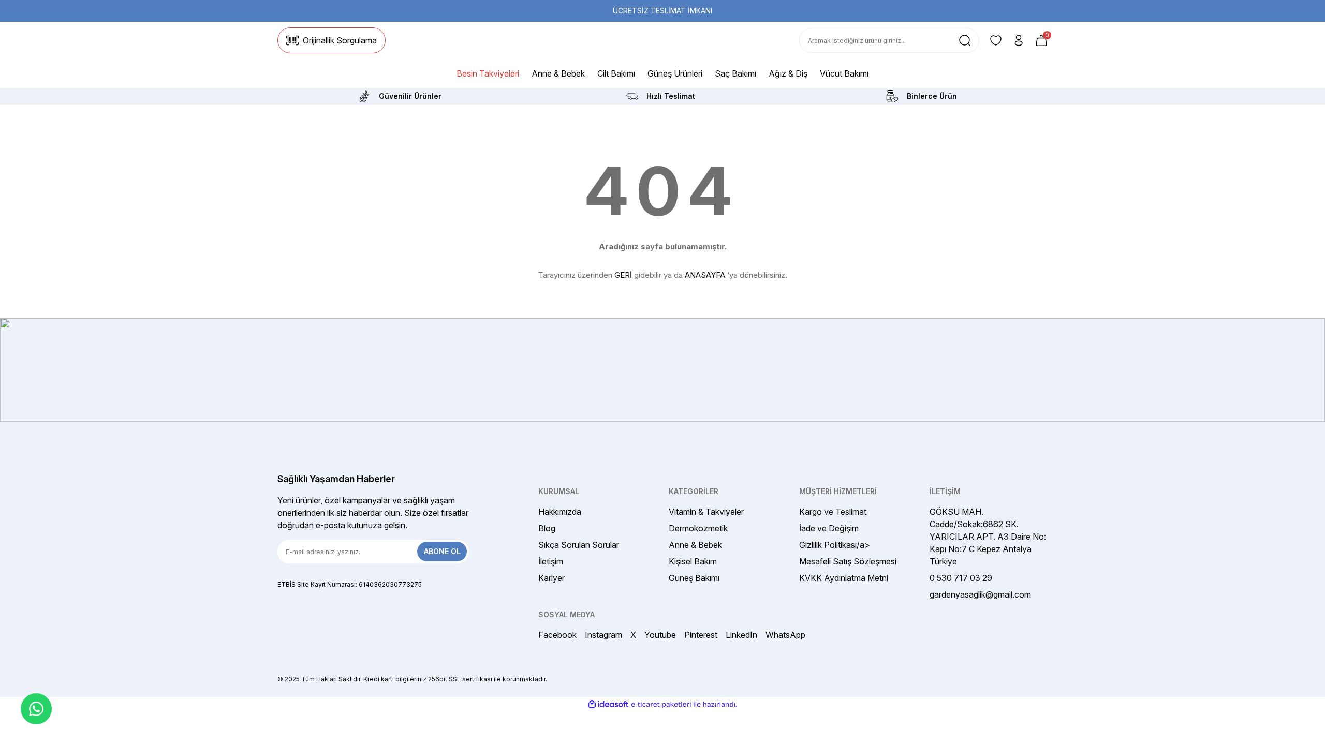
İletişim (550, 561)
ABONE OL (442, 551)
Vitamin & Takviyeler (706, 511)
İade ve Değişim (829, 528)
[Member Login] (1018, 40)
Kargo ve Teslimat (832, 511)
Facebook (557, 635)
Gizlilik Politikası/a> (834, 545)
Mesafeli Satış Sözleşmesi (847, 561)
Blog (546, 528)
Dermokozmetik (698, 528)
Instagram (603, 635)
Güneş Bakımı (694, 578)
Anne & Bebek (695, 545)
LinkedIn (741, 635)
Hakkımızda (559, 511)
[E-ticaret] (661, 704)
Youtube (660, 635)
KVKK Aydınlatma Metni (843, 578)
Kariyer (551, 578)
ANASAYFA (705, 275)
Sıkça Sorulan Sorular (578, 545)
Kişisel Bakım (693, 561)
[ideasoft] (608, 704)
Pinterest (700, 635)
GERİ (623, 275)
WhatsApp (785, 635)
